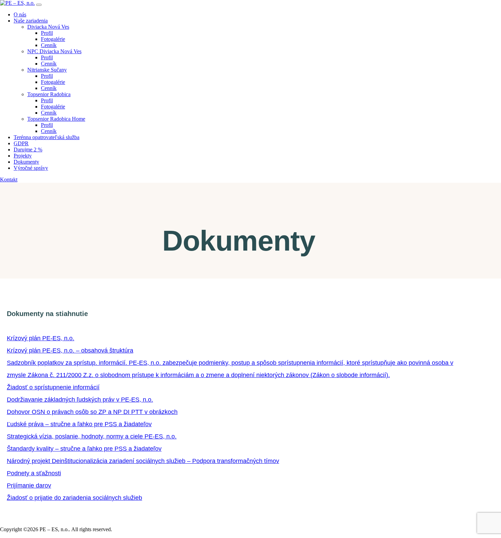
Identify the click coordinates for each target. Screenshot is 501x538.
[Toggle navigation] (39, 5)
